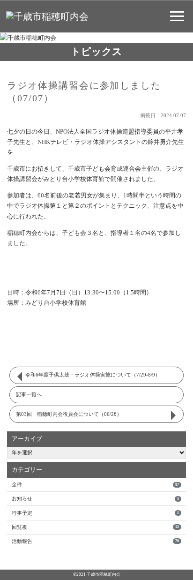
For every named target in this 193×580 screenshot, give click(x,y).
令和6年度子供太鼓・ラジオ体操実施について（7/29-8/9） (92, 374)
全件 (95, 484)
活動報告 (95, 541)
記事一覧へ (29, 394)
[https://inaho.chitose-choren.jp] (47, 16)
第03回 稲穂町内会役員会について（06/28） (69, 414)
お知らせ (95, 498)
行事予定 (95, 513)
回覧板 (95, 527)
